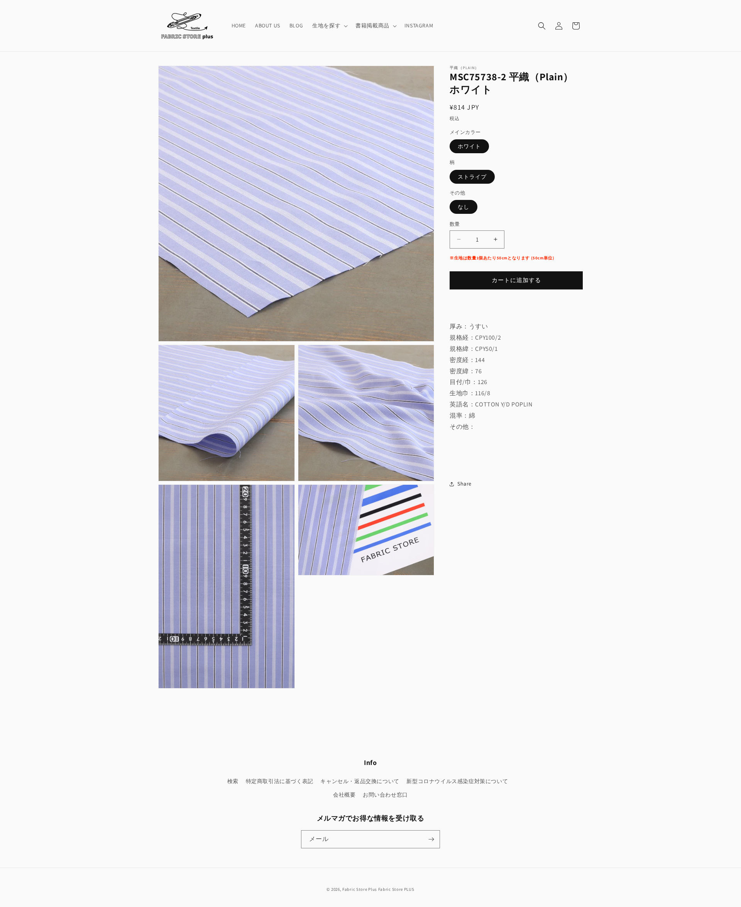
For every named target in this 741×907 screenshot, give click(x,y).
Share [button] (464, 484)
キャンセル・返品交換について (359, 781)
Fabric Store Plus (359, 889)
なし (463, 206)
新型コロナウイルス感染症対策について (457, 781)
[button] (329, 25)
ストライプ (472, 176)
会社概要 (344, 794)
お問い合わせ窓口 (385, 794)
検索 (233, 781)
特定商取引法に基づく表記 (279, 781)
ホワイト (469, 146)
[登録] (431, 839)
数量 (455, 224)
